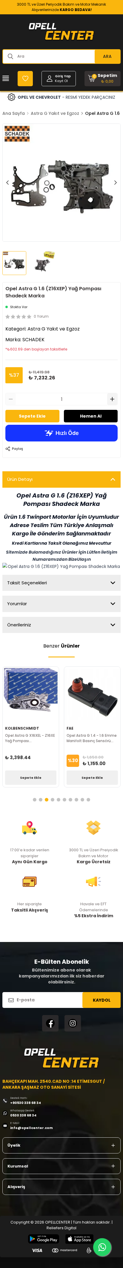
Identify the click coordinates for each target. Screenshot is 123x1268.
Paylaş (17, 448)
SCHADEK (33, 339)
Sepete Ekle (32, 416)
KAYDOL (101, 1000)
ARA (107, 56)
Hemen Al (91, 416)
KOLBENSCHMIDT (22, 728)
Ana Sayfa (13, 113)
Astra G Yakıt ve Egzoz (55, 113)
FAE (70, 728)
